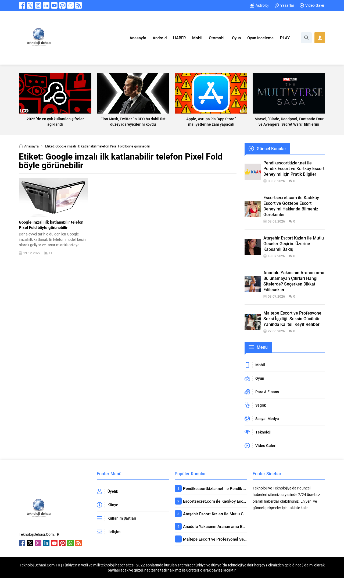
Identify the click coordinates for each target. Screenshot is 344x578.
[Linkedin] (46, 5)
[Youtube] (54, 5)
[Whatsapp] (70, 5)
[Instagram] (38, 5)
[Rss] (78, 5)
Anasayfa (31, 146)
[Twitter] (30, 5)
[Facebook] (22, 5)
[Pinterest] (62, 5)
